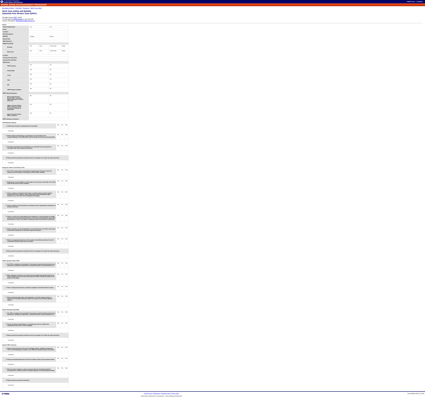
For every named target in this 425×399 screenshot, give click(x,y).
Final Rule (18, 8)
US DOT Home (148, 393)
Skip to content (402, 2)
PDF (15, 17)
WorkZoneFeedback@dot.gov (25, 21)
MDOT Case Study (36, 8)
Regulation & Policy (8, 8)
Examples (26, 8)
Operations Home (165, 393)
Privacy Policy (175, 393)
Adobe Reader (17, 19)
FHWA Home (156, 393)
